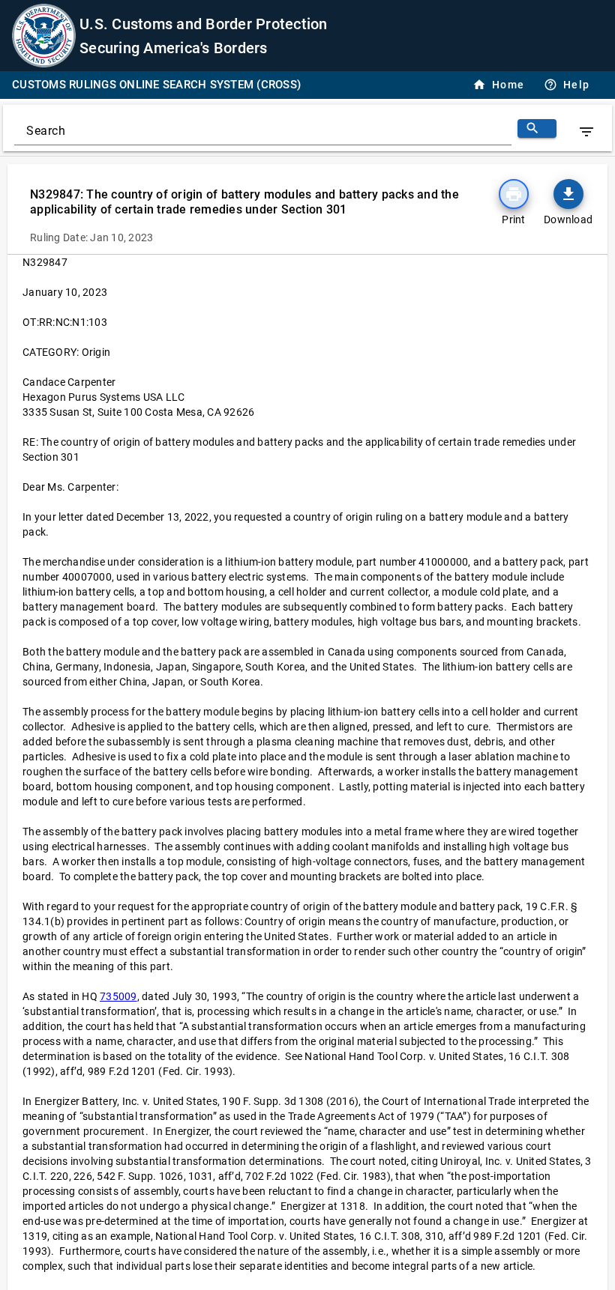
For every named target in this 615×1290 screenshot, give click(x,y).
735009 (118, 996)
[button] (568, 194)
